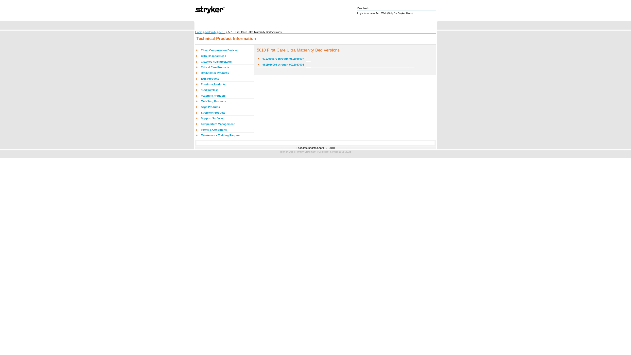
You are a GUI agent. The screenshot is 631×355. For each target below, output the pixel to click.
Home (198, 32)
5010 (222, 32)
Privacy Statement (306, 151)
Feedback (363, 8)
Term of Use (286, 151)
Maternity (210, 32)
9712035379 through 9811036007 (283, 58)
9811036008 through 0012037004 (283, 64)
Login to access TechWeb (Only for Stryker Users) (385, 13)
